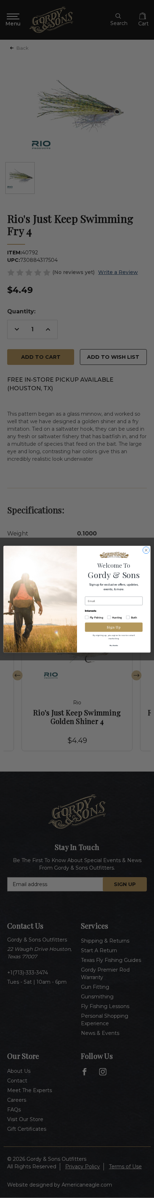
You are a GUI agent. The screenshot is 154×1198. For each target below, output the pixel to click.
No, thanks (114, 645)
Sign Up (114, 627)
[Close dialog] (146, 550)
